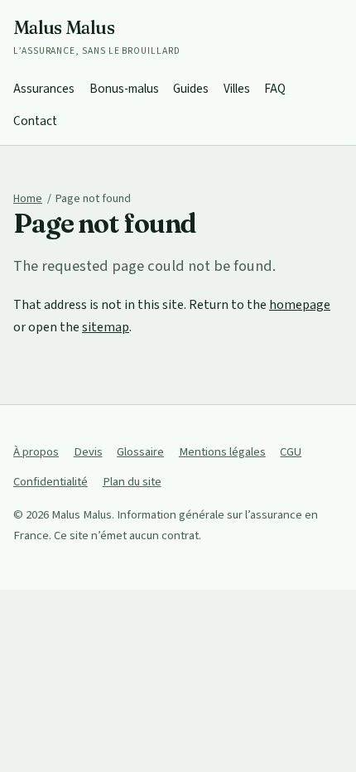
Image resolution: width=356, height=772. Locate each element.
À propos (36, 452)
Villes (237, 89)
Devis (88, 452)
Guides (191, 89)
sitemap (105, 327)
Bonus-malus (124, 89)
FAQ (275, 89)
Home (27, 199)
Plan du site (132, 481)
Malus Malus (96, 37)
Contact (35, 121)
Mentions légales (222, 452)
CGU (290, 452)
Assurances (44, 89)
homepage (299, 305)
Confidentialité (50, 481)
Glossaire (140, 452)
